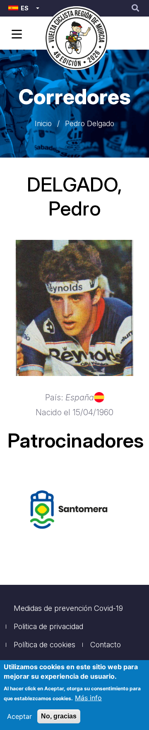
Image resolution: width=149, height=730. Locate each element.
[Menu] (15, 35)
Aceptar (19, 716)
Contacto (105, 644)
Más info (88, 698)
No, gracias (59, 716)
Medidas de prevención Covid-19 (68, 608)
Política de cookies (44, 644)
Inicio (43, 123)
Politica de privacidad (48, 626)
